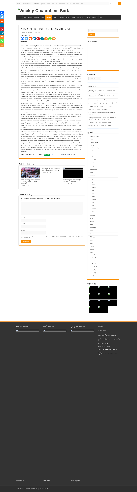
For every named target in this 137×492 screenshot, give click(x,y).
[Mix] (46, 38)
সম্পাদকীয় (61, 17)
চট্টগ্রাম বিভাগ (94, 258)
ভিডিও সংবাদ (92, 237)
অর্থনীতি (42, 17)
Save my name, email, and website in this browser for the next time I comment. (52, 236)
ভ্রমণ (91, 240)
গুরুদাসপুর (94, 187)
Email (23, 224)
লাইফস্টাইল (36, 4)
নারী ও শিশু (69, 4)
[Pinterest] (38, 38)
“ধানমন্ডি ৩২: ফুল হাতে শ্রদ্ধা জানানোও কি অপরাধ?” (100, 122)
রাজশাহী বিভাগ (95, 273)
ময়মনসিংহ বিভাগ (95, 267)
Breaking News (94, 136)
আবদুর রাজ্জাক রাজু (20, 480)
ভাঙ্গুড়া (93, 202)
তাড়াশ (93, 193)
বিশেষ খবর (92, 234)
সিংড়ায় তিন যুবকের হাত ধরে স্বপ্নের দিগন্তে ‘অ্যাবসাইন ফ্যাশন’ (72, 180)
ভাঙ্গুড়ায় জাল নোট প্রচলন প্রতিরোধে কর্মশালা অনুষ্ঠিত (100, 106)
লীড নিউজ (92, 246)
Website (23, 230)
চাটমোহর (93, 190)
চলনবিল (48, 17)
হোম (19, 17)
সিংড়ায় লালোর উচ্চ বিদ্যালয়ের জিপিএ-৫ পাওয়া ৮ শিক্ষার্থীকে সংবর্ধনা (102, 103)
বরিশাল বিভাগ (94, 264)
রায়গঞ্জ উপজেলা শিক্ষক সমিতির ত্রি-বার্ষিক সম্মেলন (98, 109)
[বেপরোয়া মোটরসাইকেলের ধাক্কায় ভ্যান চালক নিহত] (93, 302)
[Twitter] (26, 38)
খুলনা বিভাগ (94, 255)
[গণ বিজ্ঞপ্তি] (93, 309)
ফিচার (53, 4)
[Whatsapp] (50, 38)
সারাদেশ (54, 17)
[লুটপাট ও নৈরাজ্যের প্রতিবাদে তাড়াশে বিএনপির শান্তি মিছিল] (112, 289)
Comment (24, 201)
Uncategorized (94, 142)
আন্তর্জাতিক (36, 17)
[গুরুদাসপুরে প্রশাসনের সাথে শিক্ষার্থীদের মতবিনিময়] (103, 296)
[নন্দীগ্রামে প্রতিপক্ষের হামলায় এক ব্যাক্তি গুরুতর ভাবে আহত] (112, 296)
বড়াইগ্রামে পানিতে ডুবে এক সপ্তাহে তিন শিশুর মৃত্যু (99, 125)
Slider (91, 139)
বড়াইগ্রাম (94, 199)
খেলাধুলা (67, 17)
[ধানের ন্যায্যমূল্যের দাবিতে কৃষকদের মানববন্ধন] (103, 309)
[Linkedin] (34, 38)
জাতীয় (25, 17)
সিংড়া (93, 211)
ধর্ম (56, 4)
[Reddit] (30, 38)
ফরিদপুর (93, 196)
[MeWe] (42, 38)
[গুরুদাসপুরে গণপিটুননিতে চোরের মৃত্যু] (93, 296)
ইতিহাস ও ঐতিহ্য (95, 148)
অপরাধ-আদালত (62, 4)
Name (23, 218)
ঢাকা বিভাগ (94, 261)
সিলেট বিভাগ (94, 276)
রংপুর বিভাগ (94, 270)
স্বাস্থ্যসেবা (43, 4)
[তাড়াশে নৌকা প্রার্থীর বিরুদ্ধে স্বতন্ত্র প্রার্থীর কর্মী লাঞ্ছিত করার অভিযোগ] (103, 302)
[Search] (119, 3)
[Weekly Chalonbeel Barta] (44, 10)
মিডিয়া (82, 4)
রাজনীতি (30, 17)
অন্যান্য (101, 17)
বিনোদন (73, 17)
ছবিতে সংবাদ (92, 215)
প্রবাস (91, 224)
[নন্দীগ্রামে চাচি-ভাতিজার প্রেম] (103, 289)
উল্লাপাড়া (94, 184)
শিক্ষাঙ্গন (48, 4)
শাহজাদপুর (94, 208)
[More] (54, 38)
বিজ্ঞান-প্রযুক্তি (76, 4)
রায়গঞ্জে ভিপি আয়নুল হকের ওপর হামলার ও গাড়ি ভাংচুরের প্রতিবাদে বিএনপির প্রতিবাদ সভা (30, 181)
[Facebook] (22, 38)
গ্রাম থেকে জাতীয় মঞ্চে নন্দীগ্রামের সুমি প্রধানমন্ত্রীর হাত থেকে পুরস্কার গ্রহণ (51, 169)
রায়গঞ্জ (93, 205)
